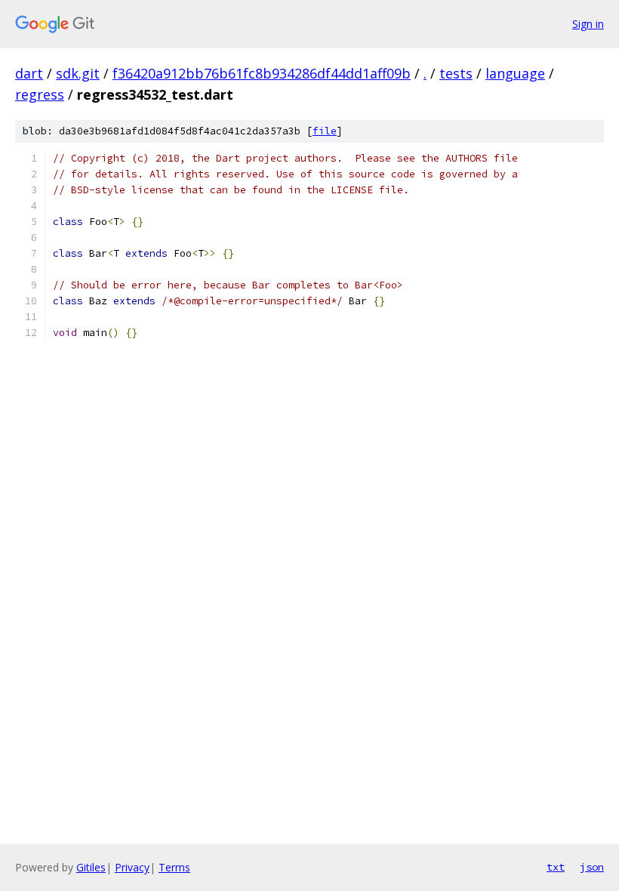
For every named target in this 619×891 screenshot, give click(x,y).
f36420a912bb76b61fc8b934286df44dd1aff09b (261, 73)
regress (39, 94)
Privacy (132, 867)
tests (456, 73)
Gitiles (91, 867)
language (515, 73)
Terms (174, 867)
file (325, 131)
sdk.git (78, 73)
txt (556, 867)
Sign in (588, 24)
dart (29, 73)
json (592, 867)
